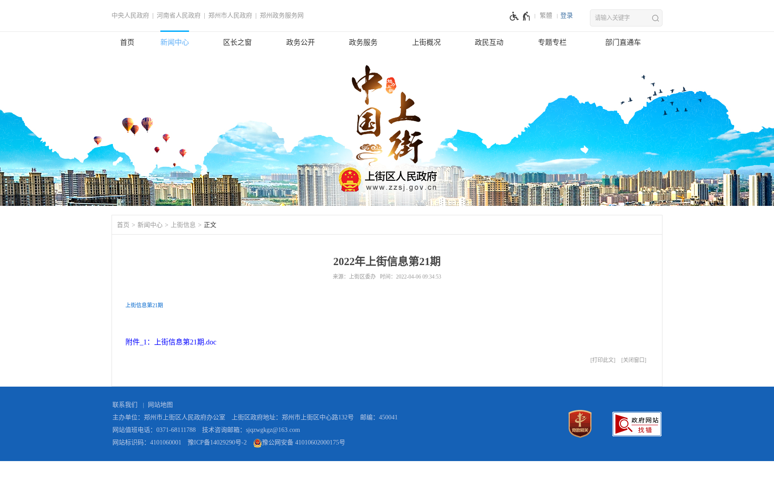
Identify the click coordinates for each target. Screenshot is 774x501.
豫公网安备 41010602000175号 (303, 442)
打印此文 (603, 360)
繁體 (546, 15)
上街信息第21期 (144, 305)
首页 (127, 42)
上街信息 (183, 225)
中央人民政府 (130, 15)
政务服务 (363, 42)
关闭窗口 (634, 360)
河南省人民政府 (179, 15)
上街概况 (426, 42)
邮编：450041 (379, 417)
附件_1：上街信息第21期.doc (170, 342)
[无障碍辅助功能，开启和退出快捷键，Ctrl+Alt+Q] (520, 16)
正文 (210, 225)
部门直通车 (623, 42)
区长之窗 (237, 42)
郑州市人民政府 (230, 15)
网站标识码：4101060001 (146, 442)
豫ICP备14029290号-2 (217, 442)
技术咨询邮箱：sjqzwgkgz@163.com (251, 430)
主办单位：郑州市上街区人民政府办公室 (168, 417)
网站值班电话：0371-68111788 (154, 430)
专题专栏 (552, 42)
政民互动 (489, 42)
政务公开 (300, 42)
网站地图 (160, 404)
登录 (566, 15)
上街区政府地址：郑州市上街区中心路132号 (293, 417)
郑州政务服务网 (282, 15)
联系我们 (125, 404)
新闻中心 (174, 42)
